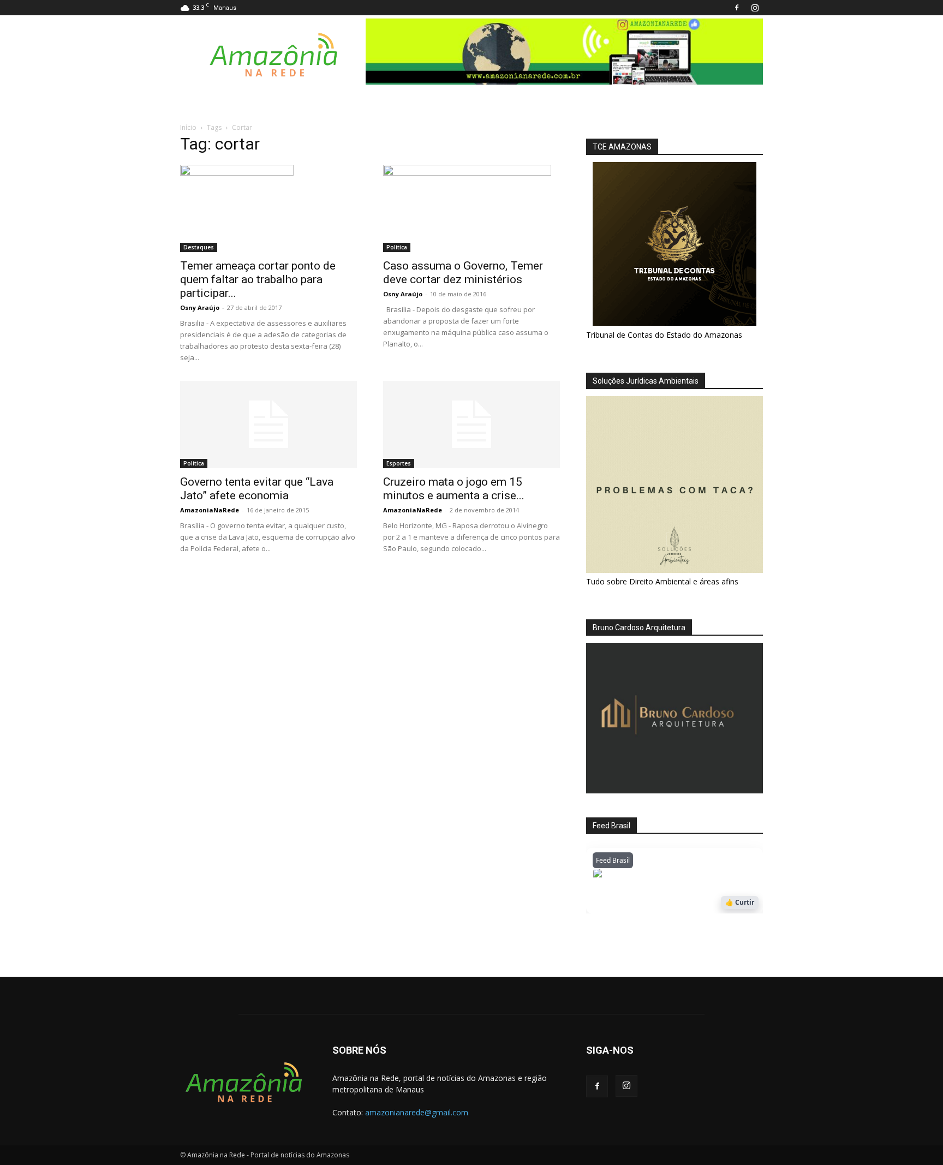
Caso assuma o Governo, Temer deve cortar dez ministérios (463, 272)
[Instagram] (755, 7)
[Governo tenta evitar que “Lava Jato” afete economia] (268, 424)
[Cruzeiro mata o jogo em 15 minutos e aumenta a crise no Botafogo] (471, 424)
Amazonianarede (655, 876)
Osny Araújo (199, 307)
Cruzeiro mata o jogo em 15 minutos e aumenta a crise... (453, 488)
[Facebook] (737, 7)
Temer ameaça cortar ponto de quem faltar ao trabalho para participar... (258, 279)
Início (188, 127)
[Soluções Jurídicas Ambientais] (674, 570)
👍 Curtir (739, 902)
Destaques (198, 247)
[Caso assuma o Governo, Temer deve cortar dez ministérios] (471, 208)
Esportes (398, 463)
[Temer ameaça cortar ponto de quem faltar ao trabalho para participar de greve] (268, 208)
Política (396, 247)
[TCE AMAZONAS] (674, 244)
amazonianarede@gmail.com (416, 1112)
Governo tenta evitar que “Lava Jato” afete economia (256, 488)
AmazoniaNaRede (209, 510)
